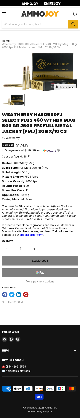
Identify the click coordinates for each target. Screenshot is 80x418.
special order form (31, 234)
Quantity (7, 240)
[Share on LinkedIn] (18, 294)
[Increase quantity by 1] (34, 248)
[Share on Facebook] (4, 294)
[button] (40, 150)
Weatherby (13, 138)
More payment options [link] (40, 281)
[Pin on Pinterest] (25, 294)
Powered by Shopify (40, 411)
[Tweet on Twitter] (12, 294)
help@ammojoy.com (18, 370)
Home (6, 40)
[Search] (73, 24)
